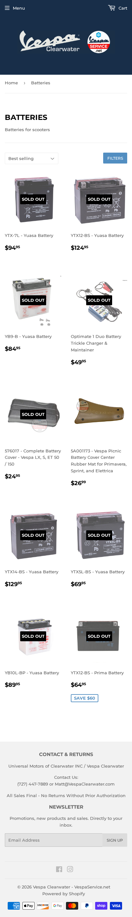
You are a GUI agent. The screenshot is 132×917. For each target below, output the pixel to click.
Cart (122, 8)
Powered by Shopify (63, 893)
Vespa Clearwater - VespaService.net (71, 886)
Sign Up (115, 840)
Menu (19, 8)
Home (11, 82)
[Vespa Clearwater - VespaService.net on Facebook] (59, 870)
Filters (115, 158)
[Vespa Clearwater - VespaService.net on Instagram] (70, 870)
